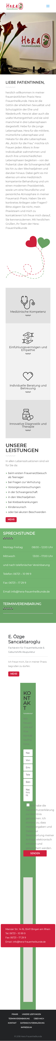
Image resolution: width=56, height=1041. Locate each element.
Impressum (26, 1027)
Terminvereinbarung (19, 1018)
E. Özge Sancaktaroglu (24, 639)
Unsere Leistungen (31, 1014)
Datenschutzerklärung (32, 1023)
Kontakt (12, 1023)
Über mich (39, 1018)
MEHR (11, 519)
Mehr (13, 673)
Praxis (15, 1014)
